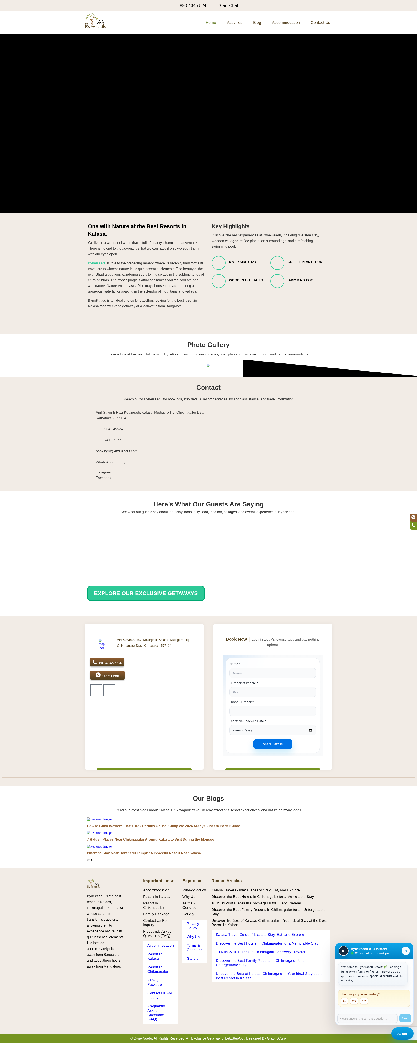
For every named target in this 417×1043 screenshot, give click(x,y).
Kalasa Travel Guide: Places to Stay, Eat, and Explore (256, 890)
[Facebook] (96, 690)
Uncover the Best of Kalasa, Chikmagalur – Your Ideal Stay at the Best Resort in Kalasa (269, 923)
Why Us (188, 897)
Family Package (156, 914)
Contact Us (320, 22)
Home (211, 22)
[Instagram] (109, 690)
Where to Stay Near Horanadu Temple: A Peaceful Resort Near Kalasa (144, 853)
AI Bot (402, 1033)
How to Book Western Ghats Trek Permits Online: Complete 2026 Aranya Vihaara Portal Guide (163, 826)
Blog (257, 22)
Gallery (188, 914)
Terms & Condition (190, 905)
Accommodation (286, 22)
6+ (344, 1001)
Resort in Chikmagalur (153, 905)
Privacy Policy (194, 890)
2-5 (354, 1001)
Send (405, 1018)
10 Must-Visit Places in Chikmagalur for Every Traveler (256, 903)
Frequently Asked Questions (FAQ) (157, 934)
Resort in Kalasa (156, 897)
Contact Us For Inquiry (155, 923)
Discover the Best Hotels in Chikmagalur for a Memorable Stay (263, 897)
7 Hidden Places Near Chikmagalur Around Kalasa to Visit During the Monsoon (152, 839)
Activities (234, 22)
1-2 (364, 1001)
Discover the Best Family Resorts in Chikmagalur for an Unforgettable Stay (269, 912)
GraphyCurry (277, 1038)
